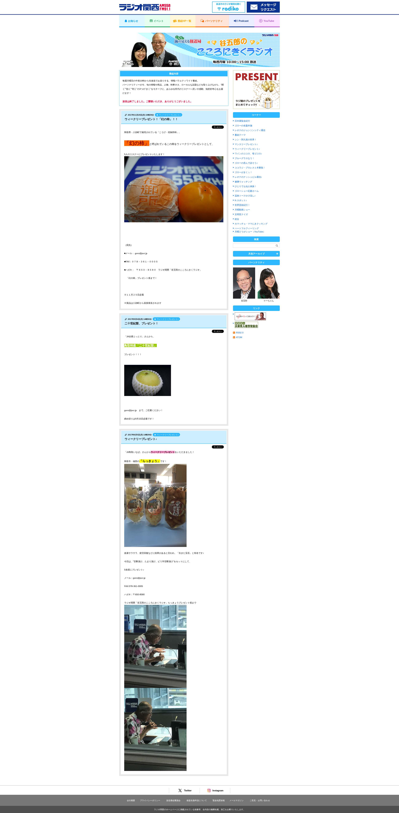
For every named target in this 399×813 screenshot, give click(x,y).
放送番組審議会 (173, 800)
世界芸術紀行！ (242, 205)
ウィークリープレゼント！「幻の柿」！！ (151, 119)
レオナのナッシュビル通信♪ (248, 177)
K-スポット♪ (241, 200)
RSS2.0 (239, 332)
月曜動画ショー (242, 209)
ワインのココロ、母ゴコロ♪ (248, 153)
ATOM (239, 337)
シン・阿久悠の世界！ (246, 139)
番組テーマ (240, 135)
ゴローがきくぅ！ (243, 172)
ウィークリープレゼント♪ (141, 439)
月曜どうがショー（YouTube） (250, 231)
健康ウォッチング (243, 181)
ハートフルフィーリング (247, 228)
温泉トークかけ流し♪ (245, 195)
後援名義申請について (197, 800)
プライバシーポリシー (150, 800)
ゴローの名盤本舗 (243, 125)
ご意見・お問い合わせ (260, 800)
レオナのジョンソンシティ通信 (250, 130)
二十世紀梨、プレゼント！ (141, 323)
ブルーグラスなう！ (244, 158)
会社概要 (131, 800)
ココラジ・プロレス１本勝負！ (250, 167)
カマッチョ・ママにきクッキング (251, 223)
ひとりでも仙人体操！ (246, 186)
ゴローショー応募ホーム (247, 191)
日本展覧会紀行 (242, 121)
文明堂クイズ (241, 214)
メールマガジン (236, 800)
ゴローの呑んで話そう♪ (246, 163)
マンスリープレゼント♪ (246, 144)
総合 (237, 219)
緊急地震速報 (219, 800)
